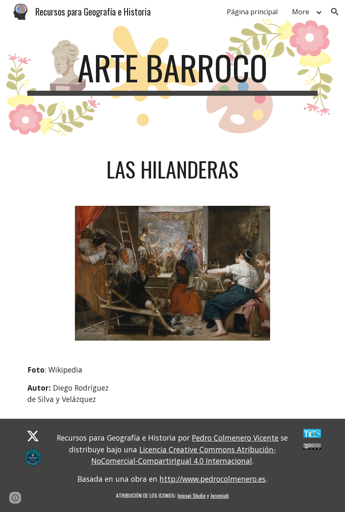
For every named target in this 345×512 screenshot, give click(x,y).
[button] (335, 12)
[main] (172, 71)
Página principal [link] (252, 11)
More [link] (300, 11)
